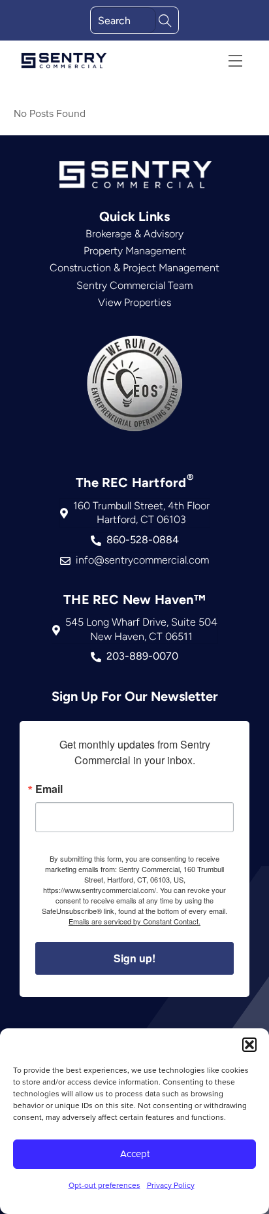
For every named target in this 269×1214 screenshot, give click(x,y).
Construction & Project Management (134, 267)
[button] (249, 1044)
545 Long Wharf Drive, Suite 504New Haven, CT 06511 (141, 629)
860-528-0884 (142, 539)
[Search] (165, 19)
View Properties (134, 302)
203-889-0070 (142, 656)
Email (49, 789)
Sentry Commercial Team (134, 285)
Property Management (135, 250)
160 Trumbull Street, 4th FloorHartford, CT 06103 (141, 512)
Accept (135, 1153)
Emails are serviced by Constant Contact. (134, 921)
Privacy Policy (171, 1184)
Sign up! (134, 958)
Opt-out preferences (104, 1184)
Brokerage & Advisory (134, 234)
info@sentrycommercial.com (142, 560)
